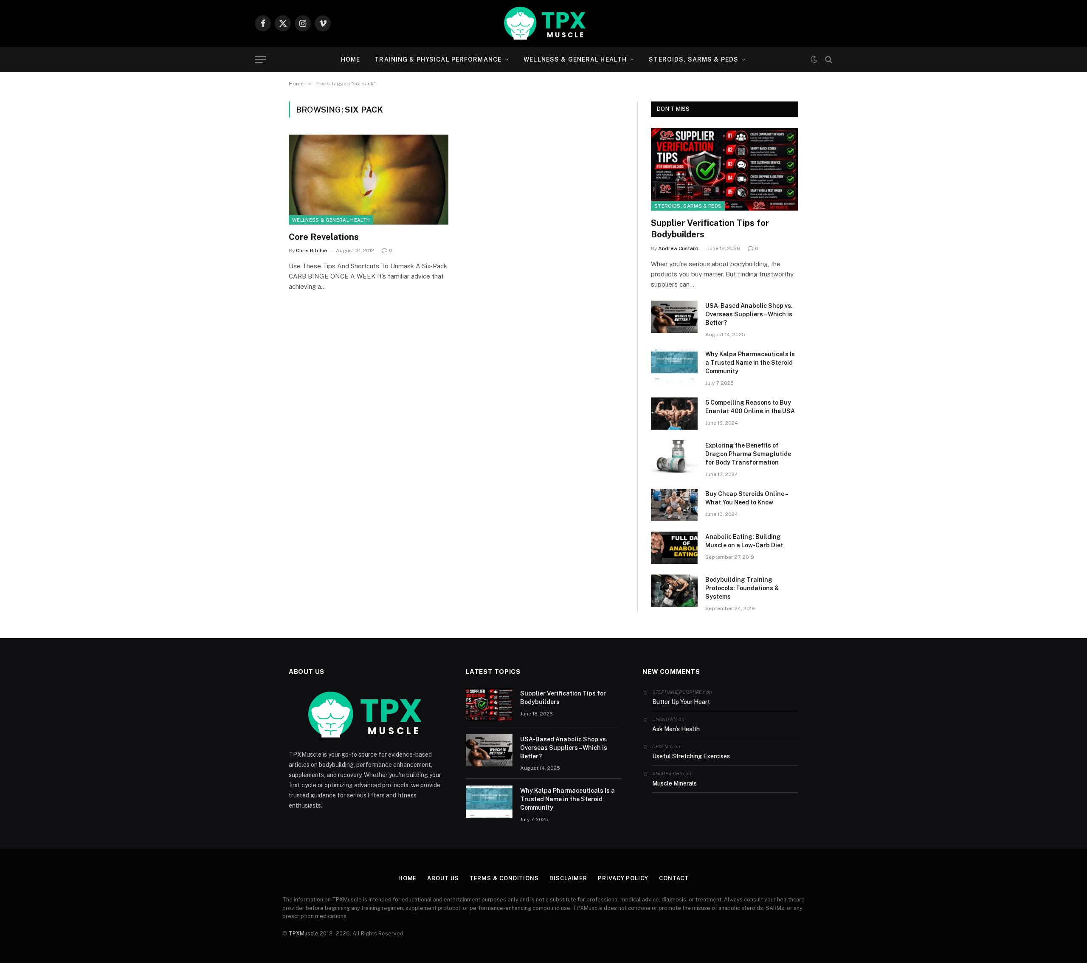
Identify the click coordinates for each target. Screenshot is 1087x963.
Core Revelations (324, 237)
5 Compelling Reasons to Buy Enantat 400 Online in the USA (750, 406)
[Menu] (260, 59)
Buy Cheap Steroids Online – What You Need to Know (746, 498)
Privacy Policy (623, 878)
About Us (443, 878)
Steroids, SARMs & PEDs (693, 59)
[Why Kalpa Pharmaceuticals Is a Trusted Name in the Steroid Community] (674, 365)
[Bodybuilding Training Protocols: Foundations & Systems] (674, 590)
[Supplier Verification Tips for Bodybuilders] (724, 169)
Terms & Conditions (504, 878)
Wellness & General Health (575, 59)
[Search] (827, 59)
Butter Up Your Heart (681, 701)
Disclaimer (568, 878)
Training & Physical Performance (438, 59)
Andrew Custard (678, 248)
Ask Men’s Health (676, 729)
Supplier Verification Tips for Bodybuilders (710, 228)
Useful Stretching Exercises (691, 756)
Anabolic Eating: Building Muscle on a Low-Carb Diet (744, 541)
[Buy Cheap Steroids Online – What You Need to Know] (674, 505)
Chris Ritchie (311, 250)
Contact (674, 878)
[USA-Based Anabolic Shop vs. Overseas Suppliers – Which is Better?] (674, 317)
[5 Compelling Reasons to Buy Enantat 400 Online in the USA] (674, 413)
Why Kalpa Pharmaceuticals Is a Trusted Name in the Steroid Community (750, 362)
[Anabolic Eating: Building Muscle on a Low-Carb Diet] (674, 548)
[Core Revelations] (368, 180)
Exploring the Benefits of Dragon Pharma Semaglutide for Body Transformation (748, 454)
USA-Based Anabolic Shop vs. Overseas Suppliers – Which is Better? (749, 314)
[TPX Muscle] (543, 23)
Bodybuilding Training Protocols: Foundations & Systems (742, 588)
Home (350, 59)
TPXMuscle (303, 933)
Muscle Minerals (674, 783)
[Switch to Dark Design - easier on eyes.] (813, 59)
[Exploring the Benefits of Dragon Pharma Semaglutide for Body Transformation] (674, 456)
